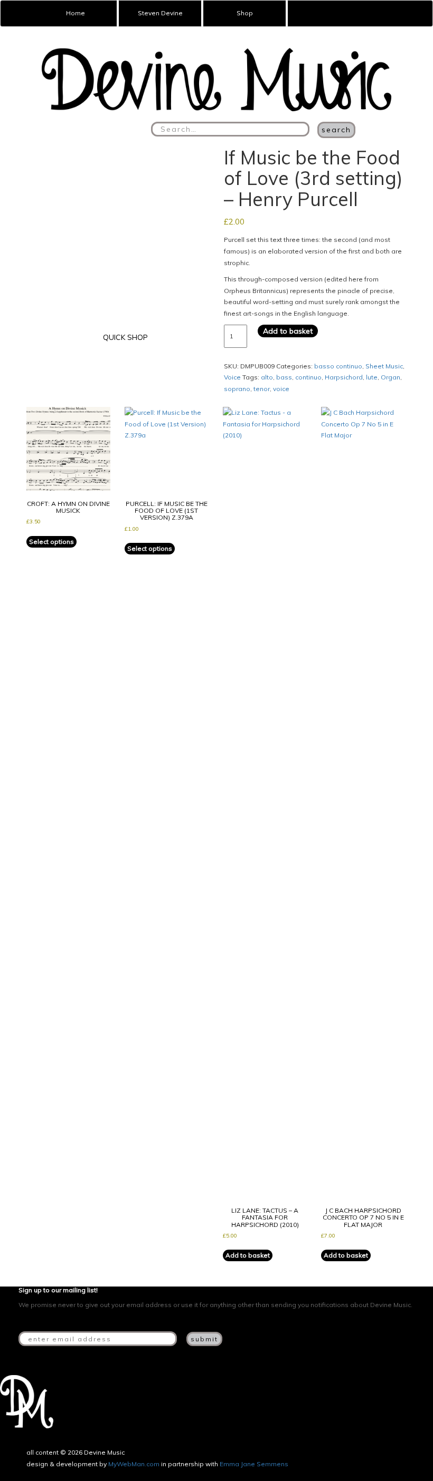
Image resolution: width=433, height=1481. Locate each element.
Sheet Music (384, 366)
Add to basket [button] (247, 1255)
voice (281, 389)
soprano (237, 389)
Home (75, 13)
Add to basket (288, 331)
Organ (390, 377)
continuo (308, 377)
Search (336, 129)
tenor (261, 389)
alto (267, 377)
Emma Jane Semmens (254, 1464)
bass (284, 377)
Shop (245, 13)
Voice (232, 377)
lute (372, 377)
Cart (307, 13)
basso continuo (338, 366)
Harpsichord (344, 377)
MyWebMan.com (133, 1464)
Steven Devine (160, 13)
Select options (51, 541)
